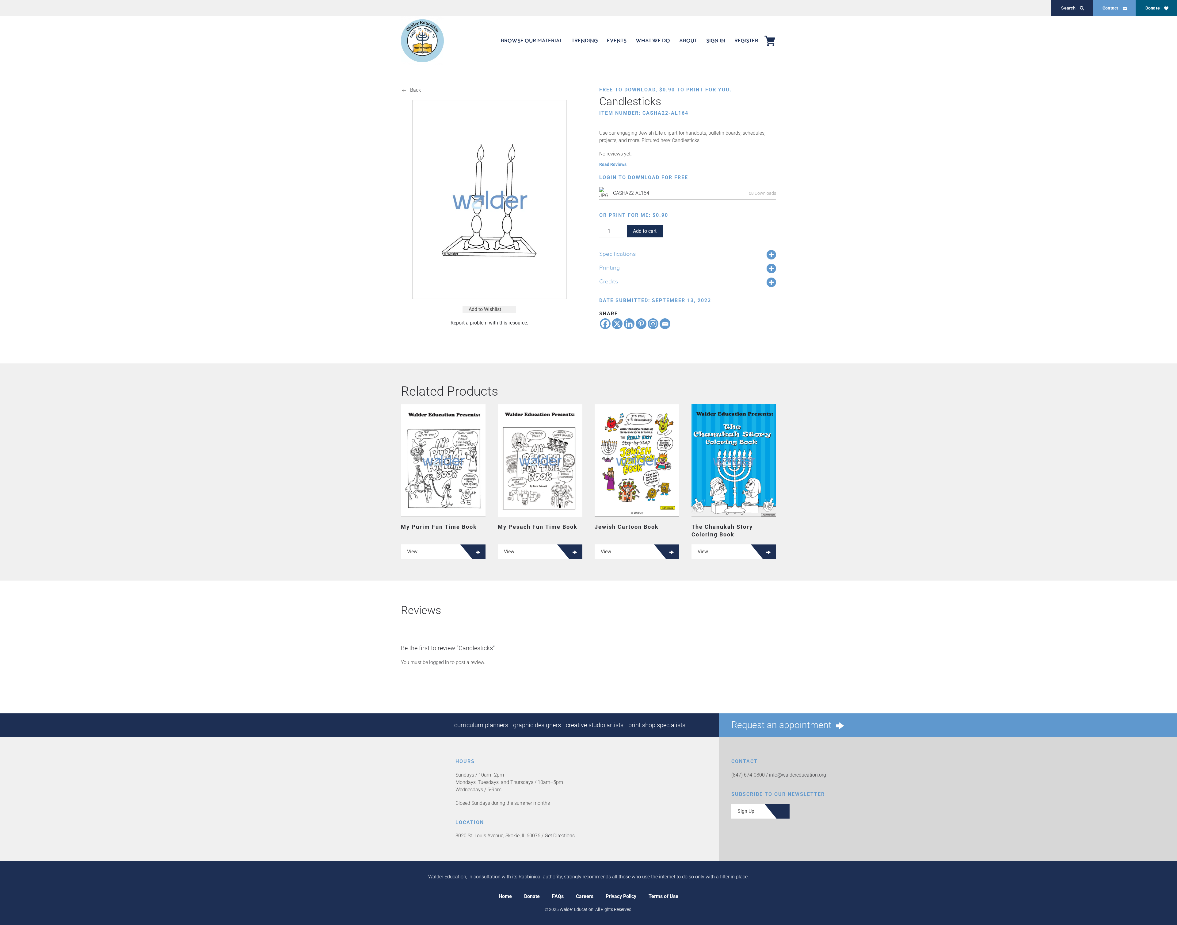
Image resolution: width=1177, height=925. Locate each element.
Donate (1152, 8)
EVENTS (617, 40)
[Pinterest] (641, 323)
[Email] (665, 323)
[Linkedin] (629, 323)
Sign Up (745, 811)
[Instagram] (653, 323)
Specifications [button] (617, 253)
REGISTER (746, 40)
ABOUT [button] (688, 40)
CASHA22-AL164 (631, 193)
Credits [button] (608, 281)
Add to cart (645, 231)
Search (1068, 8)
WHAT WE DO (653, 40)
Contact (1110, 8)
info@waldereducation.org (797, 775)
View (412, 552)
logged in (439, 662)
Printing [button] (609, 267)
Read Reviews (613, 164)
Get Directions (560, 836)
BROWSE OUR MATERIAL (531, 40)
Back (415, 90)
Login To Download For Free (643, 177)
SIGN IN (715, 40)
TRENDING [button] (585, 40)
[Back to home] (422, 40)
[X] (617, 323)
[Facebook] (605, 323)
